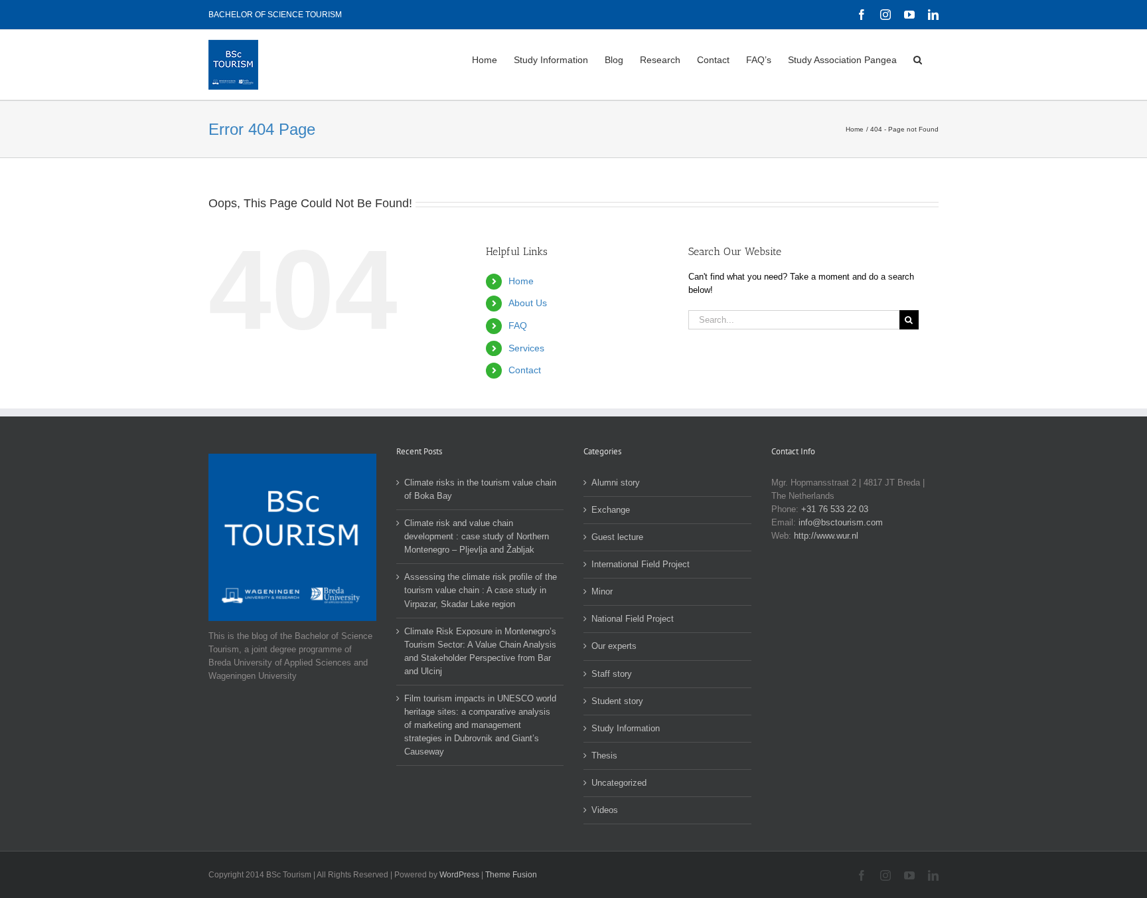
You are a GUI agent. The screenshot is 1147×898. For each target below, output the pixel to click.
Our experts (614, 646)
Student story (617, 701)
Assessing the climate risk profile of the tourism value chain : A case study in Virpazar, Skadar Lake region (480, 590)
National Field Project (632, 619)
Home (521, 281)
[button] (917, 58)
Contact (524, 370)
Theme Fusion (511, 874)
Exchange (610, 510)
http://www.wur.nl (826, 536)
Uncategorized (619, 783)
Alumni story (615, 483)
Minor (602, 591)
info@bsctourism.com (841, 522)
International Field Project (640, 564)
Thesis (604, 756)
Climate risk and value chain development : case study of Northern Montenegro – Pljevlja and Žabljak (476, 536)
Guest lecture (617, 537)
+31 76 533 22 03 (834, 509)
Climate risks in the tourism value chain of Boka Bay (480, 489)
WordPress (459, 874)
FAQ (517, 325)
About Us (527, 303)
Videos (604, 810)
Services (526, 348)
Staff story (611, 674)
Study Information (625, 728)
